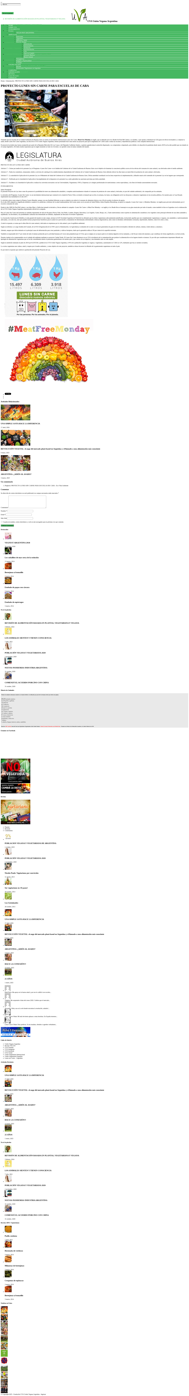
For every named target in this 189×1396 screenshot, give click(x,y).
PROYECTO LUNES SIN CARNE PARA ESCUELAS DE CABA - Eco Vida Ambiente (39, 485)
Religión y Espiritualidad (24, 61)
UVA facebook (9, 1051)
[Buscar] (1, 3)
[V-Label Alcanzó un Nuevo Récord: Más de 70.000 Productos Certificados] (4, 1378)
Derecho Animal (21, 42)
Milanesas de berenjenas (14, 1266)
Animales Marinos (29, 55)
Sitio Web (4, 518)
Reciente (7, 829)
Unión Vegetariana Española (13, 1056)
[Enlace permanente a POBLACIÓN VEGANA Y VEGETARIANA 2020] (8, 649)
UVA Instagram (9, 1049)
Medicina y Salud (21, 40)
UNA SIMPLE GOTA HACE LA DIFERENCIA (20, 424)
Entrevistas (19, 36)
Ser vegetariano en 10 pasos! (16, 888)
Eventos (11, 31)
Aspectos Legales (29, 53)
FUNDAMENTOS (14, 29)
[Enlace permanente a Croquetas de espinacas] (8, 1277)
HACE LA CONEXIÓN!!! (15, 964)
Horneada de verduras (14, 1251)
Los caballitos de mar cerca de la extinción (22, 558)
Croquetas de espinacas (14, 1281)
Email (2, 514)
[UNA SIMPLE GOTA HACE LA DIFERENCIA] (4, 1312)
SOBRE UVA (13, 27)
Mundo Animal (28, 57)
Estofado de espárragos (14, 602)
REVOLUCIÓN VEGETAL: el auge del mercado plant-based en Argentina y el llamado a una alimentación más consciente (50, 449)
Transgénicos (20, 59)
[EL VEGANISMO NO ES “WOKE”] (4, 1356)
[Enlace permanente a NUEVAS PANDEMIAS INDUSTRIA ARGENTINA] (8, 664)
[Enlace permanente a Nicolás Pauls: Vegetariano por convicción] (8, 869)
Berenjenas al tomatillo (14, 572)
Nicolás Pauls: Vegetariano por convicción (21, 873)
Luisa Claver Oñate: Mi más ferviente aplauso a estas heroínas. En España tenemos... (31, 1016)
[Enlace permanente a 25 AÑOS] (8, 975)
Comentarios (9, 830)
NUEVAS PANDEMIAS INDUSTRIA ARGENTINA (26, 668)
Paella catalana (11, 1236)
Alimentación (28, 44)
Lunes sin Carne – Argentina (14, 1058)
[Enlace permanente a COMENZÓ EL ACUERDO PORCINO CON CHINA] (8, 679)
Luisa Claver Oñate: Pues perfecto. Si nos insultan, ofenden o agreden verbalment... (31, 1024)
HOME (11, 25)
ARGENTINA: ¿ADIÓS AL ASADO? (16, 474)
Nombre (3, 511)
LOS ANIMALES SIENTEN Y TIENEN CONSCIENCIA (23, 25)
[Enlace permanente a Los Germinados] (8, 899)
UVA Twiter (8, 1053)
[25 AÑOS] (4, 1341)
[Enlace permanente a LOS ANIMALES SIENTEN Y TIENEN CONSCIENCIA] (8, 634)
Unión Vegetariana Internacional (15, 1054)
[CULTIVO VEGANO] (4, 1371)
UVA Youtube (9, 1047)
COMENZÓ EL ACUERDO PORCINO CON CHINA (27, 683)
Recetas (18, 66)
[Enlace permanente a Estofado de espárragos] (8, 598)
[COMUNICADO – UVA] (4, 1363)
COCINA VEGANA (15, 64)
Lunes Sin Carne (14, 76)
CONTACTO (13, 77)
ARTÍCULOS (13, 34)
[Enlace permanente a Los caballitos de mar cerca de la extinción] (8, 554)
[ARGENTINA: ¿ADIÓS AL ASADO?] (4, 1327)
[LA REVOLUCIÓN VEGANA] (4, 1385)
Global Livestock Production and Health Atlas (50, 726)
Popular (7, 827)
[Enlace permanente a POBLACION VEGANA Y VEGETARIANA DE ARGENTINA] (8, 839)
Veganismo (19, 38)
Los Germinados (11, 903)
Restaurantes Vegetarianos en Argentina (28, 68)
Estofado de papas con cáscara (17, 587)
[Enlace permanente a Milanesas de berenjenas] (8, 1262)
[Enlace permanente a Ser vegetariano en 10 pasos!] (8, 884)
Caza (25, 51)
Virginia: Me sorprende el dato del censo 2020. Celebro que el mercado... (27, 1000)
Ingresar (43, 1394)
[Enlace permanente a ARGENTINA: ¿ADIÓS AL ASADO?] (15, 470)
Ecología (19, 62)
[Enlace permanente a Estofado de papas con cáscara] (8, 583)
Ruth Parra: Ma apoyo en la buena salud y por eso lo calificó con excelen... (28, 992)
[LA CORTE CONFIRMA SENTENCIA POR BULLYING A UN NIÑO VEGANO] (4, 1392)
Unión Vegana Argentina (12, 1044)
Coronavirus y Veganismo (13, 48)
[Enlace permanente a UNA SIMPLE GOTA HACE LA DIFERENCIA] (15, 420)
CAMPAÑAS (13, 70)
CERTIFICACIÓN (14, 72)
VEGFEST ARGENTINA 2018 (17, 543)
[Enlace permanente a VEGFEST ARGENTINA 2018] (8, 539)
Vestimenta (27, 47)
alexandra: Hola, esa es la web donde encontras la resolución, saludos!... (27, 1008)
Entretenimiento (28, 45)
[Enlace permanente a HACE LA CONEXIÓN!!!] (8, 960)
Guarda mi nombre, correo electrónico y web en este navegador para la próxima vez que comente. (33, 522)
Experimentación (29, 49)
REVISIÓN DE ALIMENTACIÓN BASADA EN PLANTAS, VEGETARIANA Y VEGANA (35, 19)
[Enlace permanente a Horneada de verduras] (8, 1247)
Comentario (4, 507)
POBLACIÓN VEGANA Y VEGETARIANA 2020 (21, 30)
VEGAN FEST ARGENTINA (25, 33)
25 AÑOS (8, 979)
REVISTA (12, 74)
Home (3, 81)
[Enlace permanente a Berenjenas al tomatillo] (8, 568)
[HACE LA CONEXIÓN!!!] (4, 1334)
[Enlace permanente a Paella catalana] (8, 1232)
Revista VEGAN (10, 1046)
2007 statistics (8, 726)
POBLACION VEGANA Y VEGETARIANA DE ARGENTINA (26, 66)
